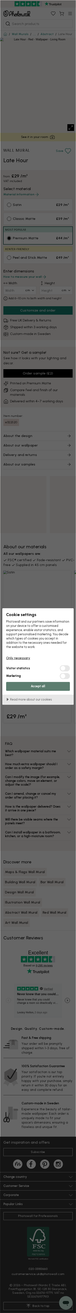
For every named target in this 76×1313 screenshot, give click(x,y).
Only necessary (18, 658)
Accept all (38, 686)
